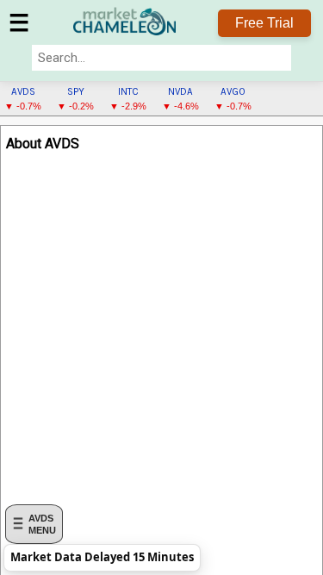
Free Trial (264, 23)
